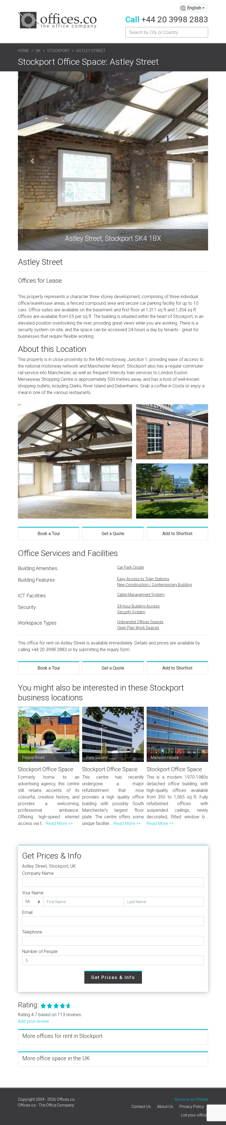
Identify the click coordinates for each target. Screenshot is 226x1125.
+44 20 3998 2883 (174, 19)
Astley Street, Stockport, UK (49, 866)
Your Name (33, 892)
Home (23, 50)
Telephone (32, 932)
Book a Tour (48, 533)
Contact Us (141, 1106)
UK (38, 50)
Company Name (38, 873)
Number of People (40, 951)
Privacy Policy (191, 1106)
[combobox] (193, 8)
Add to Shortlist (177, 533)
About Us (165, 1106)
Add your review (33, 1021)
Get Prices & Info (113, 977)
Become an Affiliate (191, 1099)
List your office (194, 1115)
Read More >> (59, 823)
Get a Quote (113, 533)
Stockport (58, 50)
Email (27, 912)
